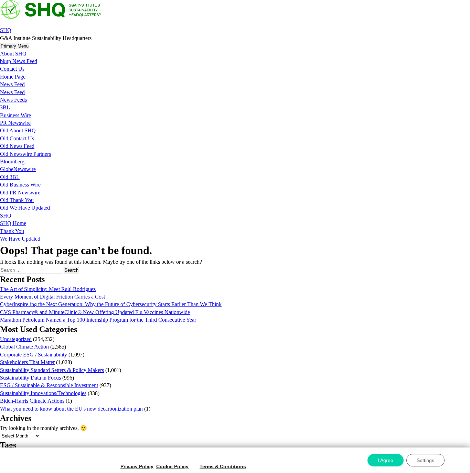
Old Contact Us (17, 138)
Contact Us (12, 69)
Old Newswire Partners (25, 154)
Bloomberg (12, 161)
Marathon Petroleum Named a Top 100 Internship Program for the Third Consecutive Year (98, 320)
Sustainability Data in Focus (30, 378)
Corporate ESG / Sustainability (33, 355)
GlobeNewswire (18, 169)
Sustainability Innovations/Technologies (43, 393)
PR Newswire (15, 123)
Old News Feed (17, 146)
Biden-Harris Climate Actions (32, 401)
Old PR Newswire (20, 192)
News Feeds (13, 100)
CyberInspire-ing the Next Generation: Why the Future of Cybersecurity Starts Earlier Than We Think (111, 304)
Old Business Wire (20, 185)
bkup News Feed (18, 61)
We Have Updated (20, 239)
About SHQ (13, 54)
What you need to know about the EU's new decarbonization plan (71, 409)
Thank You (12, 231)
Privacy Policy (136, 466)
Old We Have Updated (25, 208)
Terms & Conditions (223, 466)
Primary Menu (15, 46)
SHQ (5, 30)
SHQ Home (13, 223)
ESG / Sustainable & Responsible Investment (49, 385)
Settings (425, 460)
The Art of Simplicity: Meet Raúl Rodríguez (48, 289)
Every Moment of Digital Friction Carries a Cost (52, 297)
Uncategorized (16, 339)
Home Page (12, 77)
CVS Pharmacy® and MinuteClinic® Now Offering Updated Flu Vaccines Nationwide (95, 312)
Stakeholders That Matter (27, 362)
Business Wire (15, 115)
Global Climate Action (24, 347)
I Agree (385, 460)
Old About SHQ (18, 130)
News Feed (12, 84)
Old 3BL (10, 177)
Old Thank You (17, 200)
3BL (5, 107)
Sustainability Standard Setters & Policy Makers (52, 370)
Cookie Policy (172, 466)
